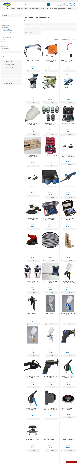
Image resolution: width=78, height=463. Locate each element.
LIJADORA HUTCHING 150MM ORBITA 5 (33, 219)
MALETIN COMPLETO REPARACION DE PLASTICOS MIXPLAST (50, 219)
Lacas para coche (5, 22)
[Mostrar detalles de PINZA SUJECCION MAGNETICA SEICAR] (50, 271)
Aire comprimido (28, 32)
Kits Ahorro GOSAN (5, 48)
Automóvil (3, 18)
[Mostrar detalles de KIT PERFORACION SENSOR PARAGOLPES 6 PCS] (50, 113)
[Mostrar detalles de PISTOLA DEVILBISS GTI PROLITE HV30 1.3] (68, 303)
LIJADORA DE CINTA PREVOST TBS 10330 (68, 187)
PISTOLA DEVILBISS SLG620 (50, 345)
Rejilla (73, 39)
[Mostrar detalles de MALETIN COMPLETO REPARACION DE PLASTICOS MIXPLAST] (50, 208)
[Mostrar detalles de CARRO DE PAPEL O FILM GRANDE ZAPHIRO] (50, 82)
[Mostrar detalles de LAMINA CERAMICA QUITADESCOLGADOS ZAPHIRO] (68, 145)
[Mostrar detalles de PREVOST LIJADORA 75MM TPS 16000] (50, 366)
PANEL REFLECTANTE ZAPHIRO (50, 250)
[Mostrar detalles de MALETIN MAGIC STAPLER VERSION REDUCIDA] (68, 208)
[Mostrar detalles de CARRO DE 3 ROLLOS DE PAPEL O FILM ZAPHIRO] (68, 50)
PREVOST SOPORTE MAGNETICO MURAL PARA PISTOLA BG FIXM (50, 409)
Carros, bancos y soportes (49, 29)
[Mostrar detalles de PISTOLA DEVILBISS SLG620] (50, 335)
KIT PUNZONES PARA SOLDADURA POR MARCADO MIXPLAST (32, 156)
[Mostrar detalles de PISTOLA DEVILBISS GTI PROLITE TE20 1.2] (32, 335)
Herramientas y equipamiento (8, 29)
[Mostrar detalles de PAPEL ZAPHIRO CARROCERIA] (68, 240)
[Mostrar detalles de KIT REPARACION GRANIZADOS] (50, 145)
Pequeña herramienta (30, 29)
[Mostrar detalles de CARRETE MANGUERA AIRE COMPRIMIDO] (50, 50)
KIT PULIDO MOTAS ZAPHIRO (68, 123)
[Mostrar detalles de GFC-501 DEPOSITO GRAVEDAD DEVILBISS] (32, 113)
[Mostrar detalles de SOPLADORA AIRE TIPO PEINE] (50, 429)
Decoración (3, 41)
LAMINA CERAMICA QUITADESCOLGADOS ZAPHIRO (68, 156)
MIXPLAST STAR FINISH (32, 250)
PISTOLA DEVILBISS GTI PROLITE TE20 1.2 (32, 345)
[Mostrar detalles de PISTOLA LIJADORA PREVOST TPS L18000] (68, 335)
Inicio (25, 14)
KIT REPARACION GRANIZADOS (50, 155)
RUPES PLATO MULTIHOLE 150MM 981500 (68, 409)
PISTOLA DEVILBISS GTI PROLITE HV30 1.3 (68, 314)
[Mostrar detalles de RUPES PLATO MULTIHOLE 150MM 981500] (68, 398)
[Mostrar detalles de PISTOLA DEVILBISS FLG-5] (50, 303)
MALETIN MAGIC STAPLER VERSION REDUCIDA (68, 219)
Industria (3, 39)
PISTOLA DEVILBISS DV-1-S (32, 313)
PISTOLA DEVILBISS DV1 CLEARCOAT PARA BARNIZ (68, 282)
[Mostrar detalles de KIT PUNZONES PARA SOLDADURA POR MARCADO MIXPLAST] (32, 145)
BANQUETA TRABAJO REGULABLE (32, 60)
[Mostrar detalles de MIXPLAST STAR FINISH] (32, 240)
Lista (76, 39)
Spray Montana (4, 44)
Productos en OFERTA (5, 46)
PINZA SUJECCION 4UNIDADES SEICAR (32, 282)
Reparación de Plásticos (66, 29)
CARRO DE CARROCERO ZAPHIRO (32, 92)
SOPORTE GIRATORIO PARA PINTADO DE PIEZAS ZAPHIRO (68, 440)
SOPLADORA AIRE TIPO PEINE (50, 439)
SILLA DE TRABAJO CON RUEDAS (32, 439)
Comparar (64, 5)
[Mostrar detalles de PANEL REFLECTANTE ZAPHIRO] (50, 240)
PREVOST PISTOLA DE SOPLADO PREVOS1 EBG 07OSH (68, 377)
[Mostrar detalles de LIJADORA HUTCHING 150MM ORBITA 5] (32, 208)
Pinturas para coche (6, 20)
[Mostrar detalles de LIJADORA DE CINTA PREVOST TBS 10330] (68, 176)
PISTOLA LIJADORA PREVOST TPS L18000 (68, 345)
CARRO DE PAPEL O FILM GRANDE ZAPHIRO (50, 93)
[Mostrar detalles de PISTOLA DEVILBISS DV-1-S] (32, 303)
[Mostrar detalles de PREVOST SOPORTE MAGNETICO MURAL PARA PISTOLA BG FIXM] (50, 398)
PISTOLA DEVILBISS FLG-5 (50, 313)
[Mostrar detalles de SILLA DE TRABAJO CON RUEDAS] (32, 429)
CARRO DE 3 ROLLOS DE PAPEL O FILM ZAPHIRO (68, 61)
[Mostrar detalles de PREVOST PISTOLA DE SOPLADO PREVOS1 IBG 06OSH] (32, 398)
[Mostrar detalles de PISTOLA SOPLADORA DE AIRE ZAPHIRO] (32, 366)
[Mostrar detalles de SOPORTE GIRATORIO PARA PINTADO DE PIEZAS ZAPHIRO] (68, 429)
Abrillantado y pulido (6, 27)
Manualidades (4, 42)
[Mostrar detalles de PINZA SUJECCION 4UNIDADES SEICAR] (32, 271)
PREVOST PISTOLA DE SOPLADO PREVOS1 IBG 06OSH (32, 409)
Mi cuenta (60, 5)
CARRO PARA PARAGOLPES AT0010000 (68, 93)
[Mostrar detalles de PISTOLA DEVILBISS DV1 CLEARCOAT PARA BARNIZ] (68, 271)
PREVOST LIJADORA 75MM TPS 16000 (50, 377)
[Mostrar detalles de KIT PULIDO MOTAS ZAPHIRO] (68, 113)
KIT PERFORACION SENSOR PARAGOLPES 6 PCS (50, 124)
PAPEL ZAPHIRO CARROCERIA (68, 250)
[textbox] (34, 4)
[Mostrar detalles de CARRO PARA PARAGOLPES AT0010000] (68, 82)
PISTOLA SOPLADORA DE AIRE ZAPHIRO (32, 377)
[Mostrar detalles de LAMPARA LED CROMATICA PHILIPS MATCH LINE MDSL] (50, 176)
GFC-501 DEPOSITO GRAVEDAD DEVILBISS (32, 124)
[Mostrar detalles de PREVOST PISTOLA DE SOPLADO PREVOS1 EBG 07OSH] (68, 366)
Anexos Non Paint (5, 25)
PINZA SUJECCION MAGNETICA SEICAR (50, 282)
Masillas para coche (6, 23)
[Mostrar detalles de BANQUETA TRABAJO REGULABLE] (32, 50)
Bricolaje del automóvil (6, 37)
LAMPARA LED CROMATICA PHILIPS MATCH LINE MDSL (50, 187)
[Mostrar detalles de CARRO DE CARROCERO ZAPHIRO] (32, 82)
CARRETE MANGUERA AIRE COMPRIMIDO (50, 61)
